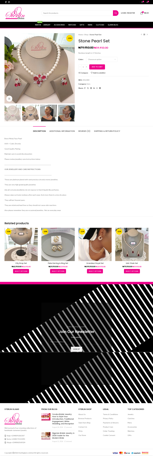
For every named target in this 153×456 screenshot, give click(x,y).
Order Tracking (108, 431)
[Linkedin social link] (94, 88)
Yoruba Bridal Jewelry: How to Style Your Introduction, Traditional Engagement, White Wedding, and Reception (63, 419)
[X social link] (88, 88)
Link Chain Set (132, 263)
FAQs (80, 431)
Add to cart (97, 67)
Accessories (132, 427)
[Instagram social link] (9, 2)
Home (80, 35)
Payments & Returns (111, 423)
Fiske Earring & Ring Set (58, 263)
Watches (131, 431)
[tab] (39, 130)
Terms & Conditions (110, 414)
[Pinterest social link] (91, 88)
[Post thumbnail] (45, 420)
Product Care (108, 427)
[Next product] (147, 34)
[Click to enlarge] (9, 99)
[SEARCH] (116, 13)
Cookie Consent (109, 435)
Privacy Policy (108, 418)
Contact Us (82, 427)
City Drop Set (21, 263)
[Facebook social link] (5, 2)
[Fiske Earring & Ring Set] (58, 244)
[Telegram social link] (100, 88)
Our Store (82, 435)
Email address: (76, 337)
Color (80, 59)
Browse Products (85, 418)
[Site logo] (20, 13)
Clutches (131, 418)
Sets (88, 84)
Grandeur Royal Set (95, 263)
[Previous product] (141, 34)
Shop (86, 35)
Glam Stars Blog (84, 423)
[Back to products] (144, 34)
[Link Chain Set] (132, 244)
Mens (130, 423)
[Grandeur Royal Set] (95, 244)
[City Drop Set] (21, 244)
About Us (82, 414)
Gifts (129, 435)
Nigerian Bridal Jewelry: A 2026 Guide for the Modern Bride (63, 435)
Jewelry (130, 414)
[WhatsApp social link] (97, 88)
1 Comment (68, 427)
